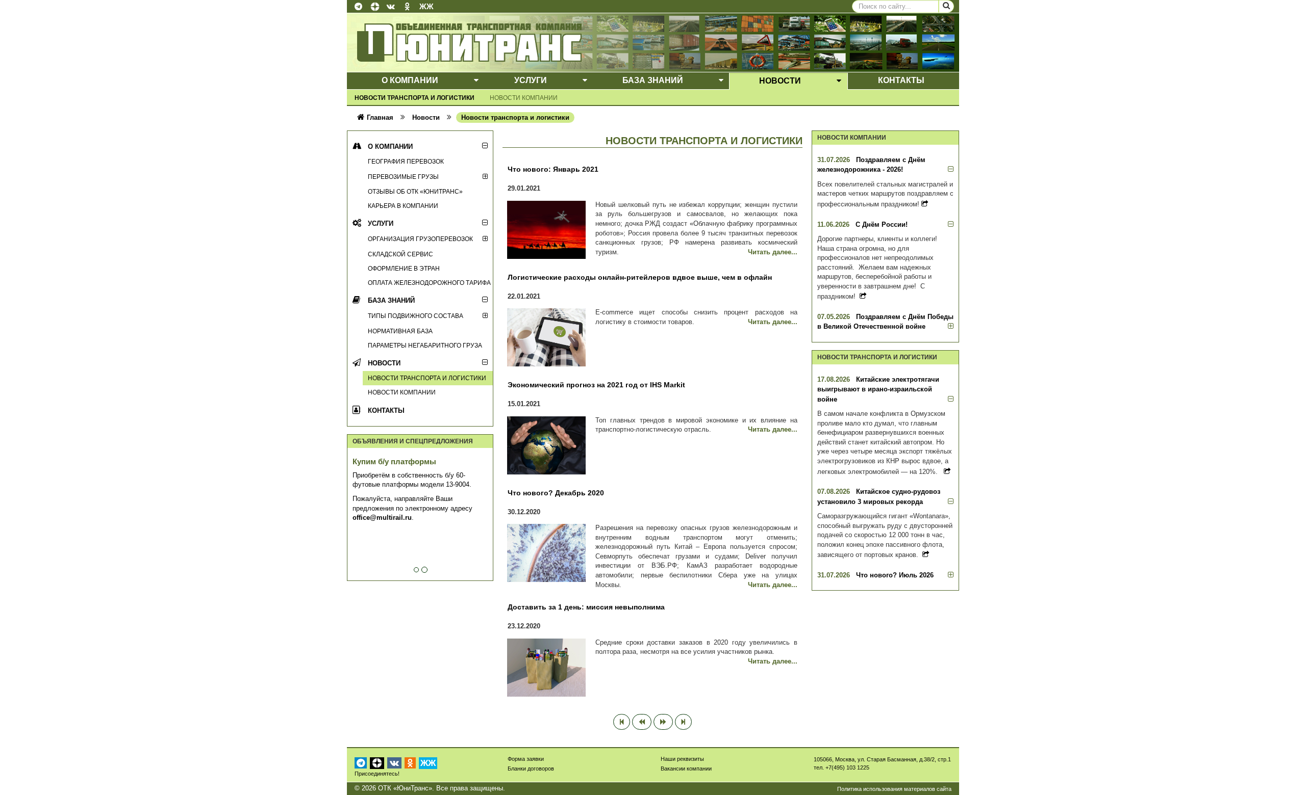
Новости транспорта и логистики (414, 97)
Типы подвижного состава (415, 315)
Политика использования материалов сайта (894, 789)
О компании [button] (410, 80)
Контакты (386, 410)
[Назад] (641, 722)
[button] (476, 81)
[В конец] (683, 722)
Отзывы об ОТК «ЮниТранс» (415, 191)
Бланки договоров (531, 768)
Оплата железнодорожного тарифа (429, 282)
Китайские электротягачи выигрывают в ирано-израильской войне (878, 389)
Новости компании (524, 97)
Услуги (380, 223)
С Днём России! (882, 224)
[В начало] (621, 722)
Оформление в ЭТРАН (404, 268)
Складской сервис (400, 254)
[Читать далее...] (924, 204)
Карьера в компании (403, 205)
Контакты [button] (901, 80)
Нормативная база (400, 331)
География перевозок (406, 161)
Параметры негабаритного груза (425, 345)
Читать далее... (772, 252)
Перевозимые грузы (403, 176)
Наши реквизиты (682, 759)
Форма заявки (526, 759)
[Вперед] (663, 722)
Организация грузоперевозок (420, 238)
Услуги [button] (530, 80)
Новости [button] (780, 80)
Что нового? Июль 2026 (895, 575)
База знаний (391, 300)
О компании (390, 146)
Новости (384, 363)
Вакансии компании (686, 768)
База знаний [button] (652, 80)
